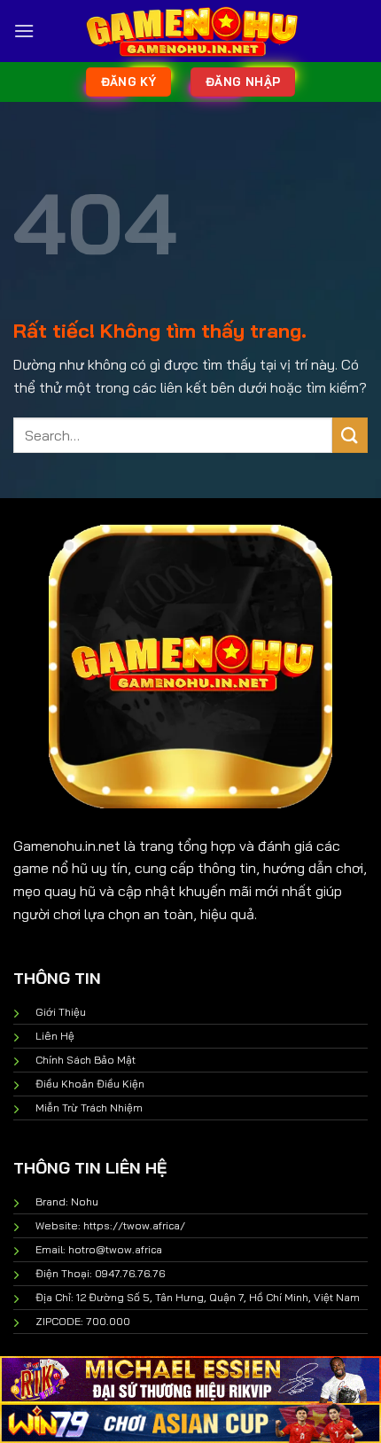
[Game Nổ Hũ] (190, 31)
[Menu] (24, 30)
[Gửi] (350, 434)
